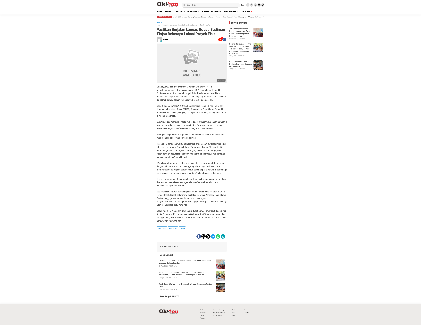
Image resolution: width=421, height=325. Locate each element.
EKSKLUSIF (216, 11)
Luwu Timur (162, 228)
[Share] (224, 39)
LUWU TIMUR (193, 11)
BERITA (168, 11)
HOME (159, 11)
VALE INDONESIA (232, 11)
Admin (165, 39)
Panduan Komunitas (219, 313)
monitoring (173, 228)
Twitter (202, 315)
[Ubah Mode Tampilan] (243, 5)
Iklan (233, 313)
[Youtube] (259, 5)
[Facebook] (248, 5)
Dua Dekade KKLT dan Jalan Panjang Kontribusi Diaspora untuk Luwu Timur (240, 64)
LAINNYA (246, 11)
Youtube (202, 318)
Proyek (182, 228)
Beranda (246, 310)
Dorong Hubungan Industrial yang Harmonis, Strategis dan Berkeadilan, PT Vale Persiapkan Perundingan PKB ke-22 (240, 49)
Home (158, 25)
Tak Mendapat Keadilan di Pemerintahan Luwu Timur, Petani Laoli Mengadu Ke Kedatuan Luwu (240, 32)
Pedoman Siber (217, 315)
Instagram (203, 310)
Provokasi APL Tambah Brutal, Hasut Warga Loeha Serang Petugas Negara (226, 17)
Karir (233, 315)
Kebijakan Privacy (218, 310)
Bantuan (234, 310)
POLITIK (205, 11)
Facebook (203, 313)
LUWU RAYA (179, 11)
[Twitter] (251, 5)
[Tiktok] (262, 5)
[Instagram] (255, 5)
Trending (246, 313)
